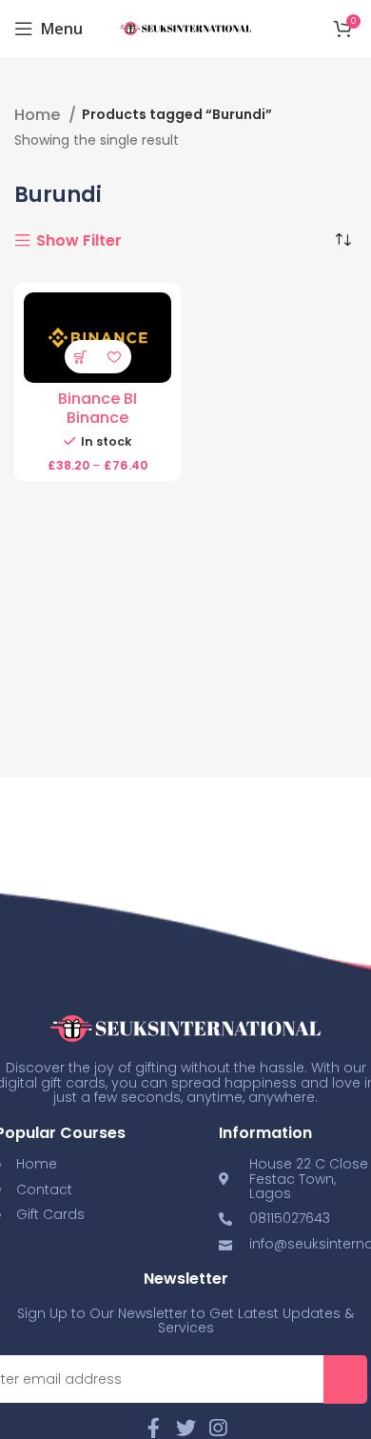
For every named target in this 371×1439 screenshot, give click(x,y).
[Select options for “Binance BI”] (81, 356)
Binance (97, 418)
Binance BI (97, 399)
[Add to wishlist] (114, 356)
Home (39, 115)
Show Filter (79, 241)
